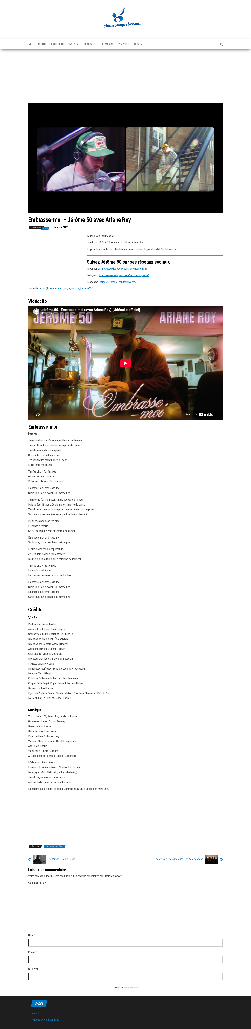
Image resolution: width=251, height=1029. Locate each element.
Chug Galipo (61, 227)
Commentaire (37, 882)
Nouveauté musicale (82, 44)
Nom (31, 935)
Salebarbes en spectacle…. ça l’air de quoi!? (180, 859)
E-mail (32, 952)
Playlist (123, 44)
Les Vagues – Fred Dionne (61, 859)
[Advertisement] (125, 75)
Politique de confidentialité (45, 1019)
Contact (139, 44)
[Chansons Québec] (30, 44)
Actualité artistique (51, 44)
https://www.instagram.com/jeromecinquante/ (124, 275)
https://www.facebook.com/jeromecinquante (123, 268)
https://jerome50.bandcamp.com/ (118, 282)
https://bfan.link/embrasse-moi (160, 249)
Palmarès (106, 44)
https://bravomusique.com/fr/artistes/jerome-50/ (66, 288)
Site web (33, 969)
